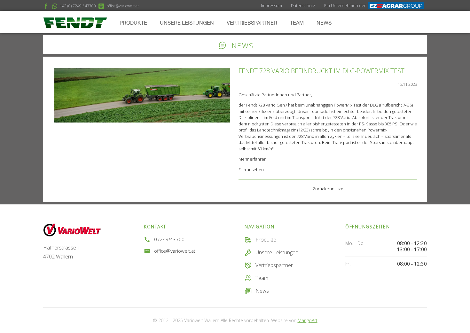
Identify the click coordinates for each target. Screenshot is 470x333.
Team (297, 23)
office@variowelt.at (174, 251)
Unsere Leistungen (187, 23)
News (324, 23)
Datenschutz (303, 5)
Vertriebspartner (252, 23)
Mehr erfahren (253, 159)
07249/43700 (169, 239)
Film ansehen (251, 169)
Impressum (271, 5)
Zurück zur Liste (328, 189)
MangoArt (307, 320)
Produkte (133, 23)
